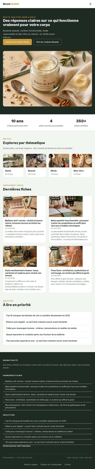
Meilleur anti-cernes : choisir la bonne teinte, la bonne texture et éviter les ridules (41, 381)
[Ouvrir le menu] (90, 4)
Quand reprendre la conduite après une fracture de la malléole (35, 334)
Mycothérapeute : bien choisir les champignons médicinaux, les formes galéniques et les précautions (45, 406)
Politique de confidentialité (51, 465)
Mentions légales (31, 465)
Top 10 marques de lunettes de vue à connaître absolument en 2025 (38, 315)
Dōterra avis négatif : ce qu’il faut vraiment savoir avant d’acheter (36, 322)
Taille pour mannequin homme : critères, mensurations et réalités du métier (41, 328)
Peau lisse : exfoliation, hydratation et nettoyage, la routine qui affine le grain (39, 400)
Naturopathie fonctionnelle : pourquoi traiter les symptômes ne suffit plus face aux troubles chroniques (46, 387)
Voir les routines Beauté (47, 42)
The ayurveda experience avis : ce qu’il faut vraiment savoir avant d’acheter (41, 341)
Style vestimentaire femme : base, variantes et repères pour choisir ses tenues (40, 394)
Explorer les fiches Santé (17, 42)
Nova (11, 3)
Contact (67, 465)
